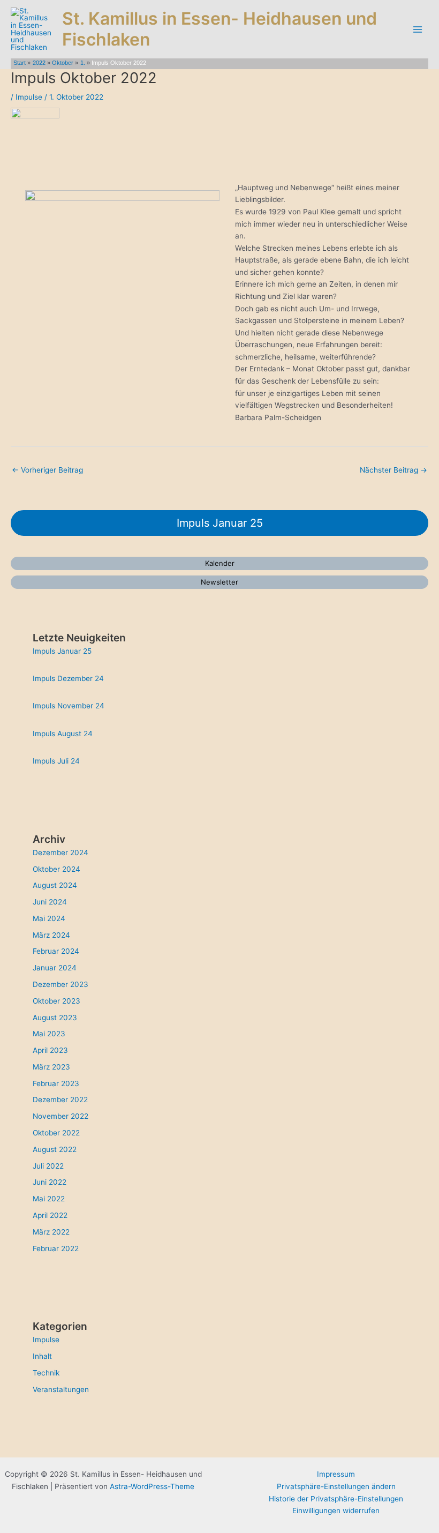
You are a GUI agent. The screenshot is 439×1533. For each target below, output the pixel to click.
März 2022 (51, 1232)
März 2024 (51, 935)
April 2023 (50, 1050)
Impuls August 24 (63, 733)
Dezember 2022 (60, 1099)
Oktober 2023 (56, 1001)
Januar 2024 (55, 967)
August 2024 (55, 885)
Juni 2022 (49, 1182)
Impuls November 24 (68, 705)
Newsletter (219, 582)
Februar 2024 (56, 951)
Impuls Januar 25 (220, 523)
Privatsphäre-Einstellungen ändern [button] (336, 1486)
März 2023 (51, 1067)
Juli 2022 (48, 1166)
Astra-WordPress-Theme (152, 1486)
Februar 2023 (56, 1083)
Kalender (219, 563)
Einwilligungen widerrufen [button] (336, 1510)
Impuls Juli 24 (56, 761)
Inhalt (42, 1356)
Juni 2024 (50, 902)
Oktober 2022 (56, 1132)
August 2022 (55, 1149)
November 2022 (60, 1116)
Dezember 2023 (60, 984)
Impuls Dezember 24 (68, 678)
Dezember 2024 (60, 852)
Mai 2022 (49, 1198)
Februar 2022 (56, 1248)
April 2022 (50, 1215)
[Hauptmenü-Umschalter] (418, 29)
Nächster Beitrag (393, 470)
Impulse (29, 97)
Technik (46, 1373)
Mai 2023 (49, 1033)
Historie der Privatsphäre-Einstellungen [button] (336, 1498)
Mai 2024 (49, 918)
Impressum (336, 1474)
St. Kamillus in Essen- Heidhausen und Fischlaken (219, 28)
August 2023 (55, 1017)
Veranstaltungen (61, 1389)
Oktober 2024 (56, 869)
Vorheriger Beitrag (47, 470)
